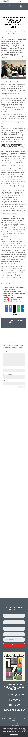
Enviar (14, 645)
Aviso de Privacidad (14, 710)
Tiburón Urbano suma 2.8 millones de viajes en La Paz (13, 518)
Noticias (10, 33)
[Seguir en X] (8, 694)
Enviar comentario (21, 387)
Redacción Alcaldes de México (11, 32)
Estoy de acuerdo (14, 734)
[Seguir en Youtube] (12, 694)
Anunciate (14, 705)
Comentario (6, 351)
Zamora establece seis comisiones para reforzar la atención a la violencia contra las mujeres (13, 422)
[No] (26, 731)
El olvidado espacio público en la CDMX (12, 547)
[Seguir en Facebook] (5, 694)
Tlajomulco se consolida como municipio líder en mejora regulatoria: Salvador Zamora (14, 293)
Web (4, 380)
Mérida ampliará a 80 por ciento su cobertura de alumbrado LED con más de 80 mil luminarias (13, 487)
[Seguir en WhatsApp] (23, 694)
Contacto (14, 700)
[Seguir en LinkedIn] (19, 694)
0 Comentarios (16, 33)
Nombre (5, 368)
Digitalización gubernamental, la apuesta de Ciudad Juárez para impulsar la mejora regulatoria (12, 299)
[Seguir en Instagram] (15, 694)
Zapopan (8, 145)
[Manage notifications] (24, 730)
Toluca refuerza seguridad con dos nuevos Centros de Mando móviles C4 (14, 578)
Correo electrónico (8, 374)
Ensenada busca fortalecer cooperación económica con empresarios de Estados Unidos (12, 454)
